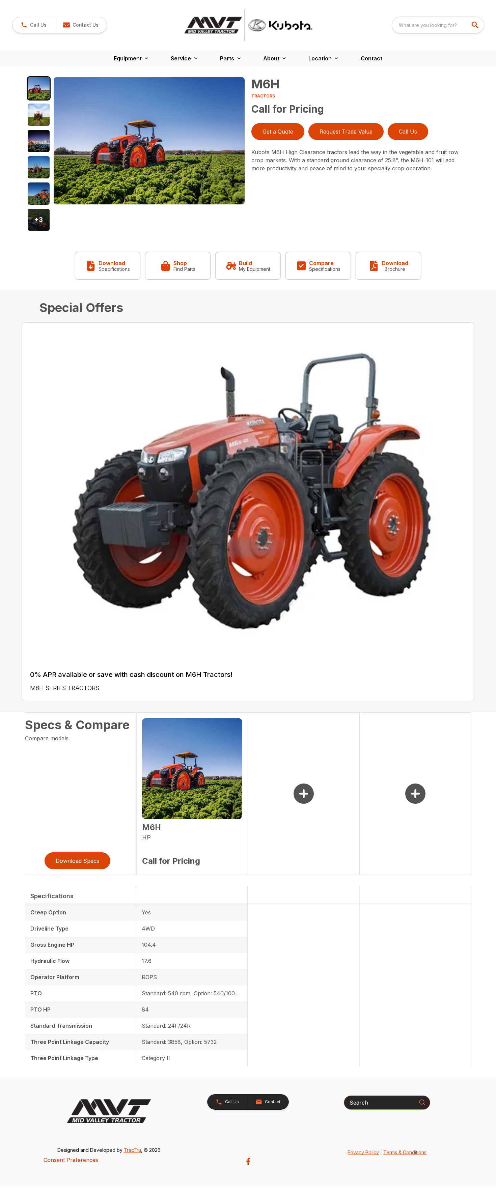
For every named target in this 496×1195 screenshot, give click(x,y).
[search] (476, 25)
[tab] (39, 88)
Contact (371, 58)
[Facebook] (248, 1161)
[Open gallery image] (149, 140)
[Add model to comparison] (304, 794)
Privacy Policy (363, 1152)
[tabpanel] (149, 141)
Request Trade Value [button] (346, 131)
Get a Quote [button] (278, 131)
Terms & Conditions (404, 1152)
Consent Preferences (71, 1160)
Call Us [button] (408, 131)
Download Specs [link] (77, 860)
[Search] (422, 1102)
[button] (33, 25)
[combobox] (438, 25)
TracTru (132, 1150)
